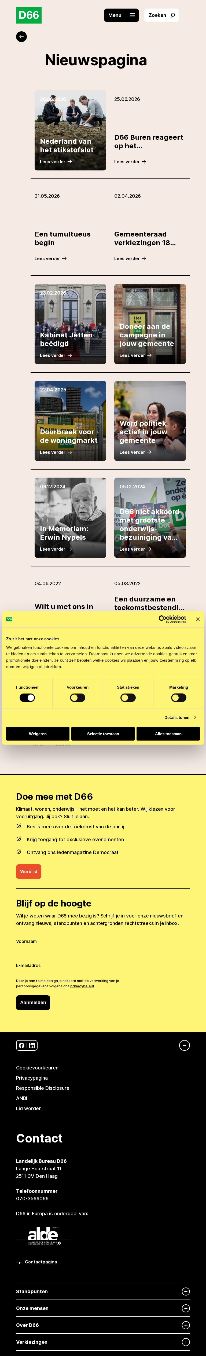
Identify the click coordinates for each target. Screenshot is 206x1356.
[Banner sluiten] (198, 619)
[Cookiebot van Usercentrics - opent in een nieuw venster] (162, 619)
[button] (124, 15)
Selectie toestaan (103, 733)
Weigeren (38, 733)
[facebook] (21, 1045)
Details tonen (176, 717)
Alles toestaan (168, 733)
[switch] (77, 698)
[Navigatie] (182, 1045)
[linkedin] (32, 1045)
